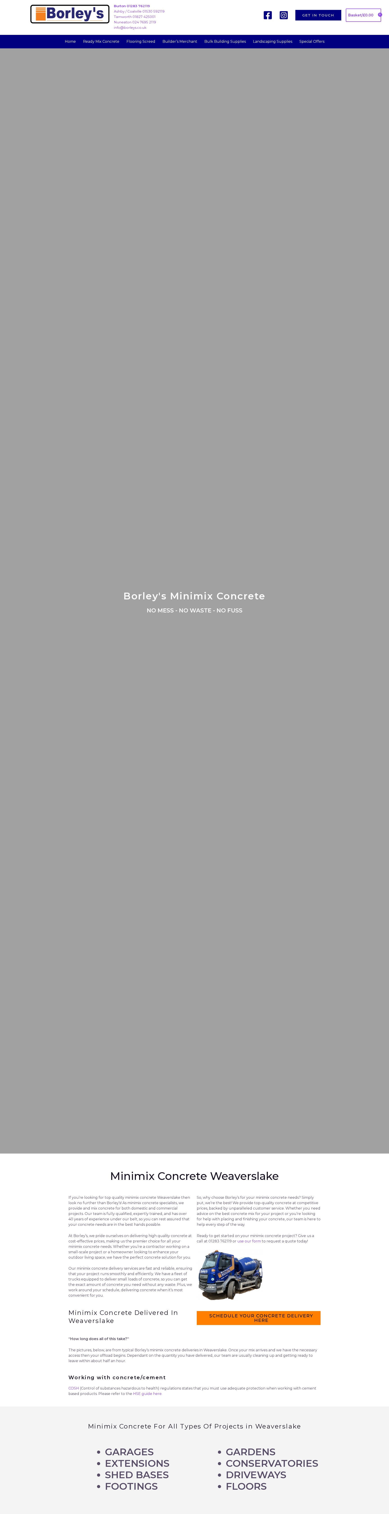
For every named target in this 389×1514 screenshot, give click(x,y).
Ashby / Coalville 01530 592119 (139, 11)
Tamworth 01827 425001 (135, 17)
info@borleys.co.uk (130, 27)
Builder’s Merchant (180, 41)
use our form (249, 1241)
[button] (318, 15)
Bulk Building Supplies (225, 41)
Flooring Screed (141, 41)
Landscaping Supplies (272, 41)
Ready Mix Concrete (101, 41)
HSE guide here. (147, 1394)
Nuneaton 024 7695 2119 (135, 22)
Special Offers (311, 41)
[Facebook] (268, 15)
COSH (73, 1388)
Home (70, 41)
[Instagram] (284, 15)
